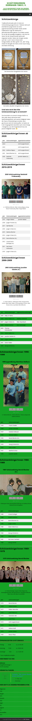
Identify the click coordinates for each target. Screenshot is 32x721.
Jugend (2, 707)
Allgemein (2, 689)
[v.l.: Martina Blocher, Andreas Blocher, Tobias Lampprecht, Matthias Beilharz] (16, 385)
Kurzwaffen (3, 712)
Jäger (1, 703)
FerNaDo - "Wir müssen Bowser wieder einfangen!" (21, 675)
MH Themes (26, 719)
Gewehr (2, 698)
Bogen (2, 693)
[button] (30, 14)
